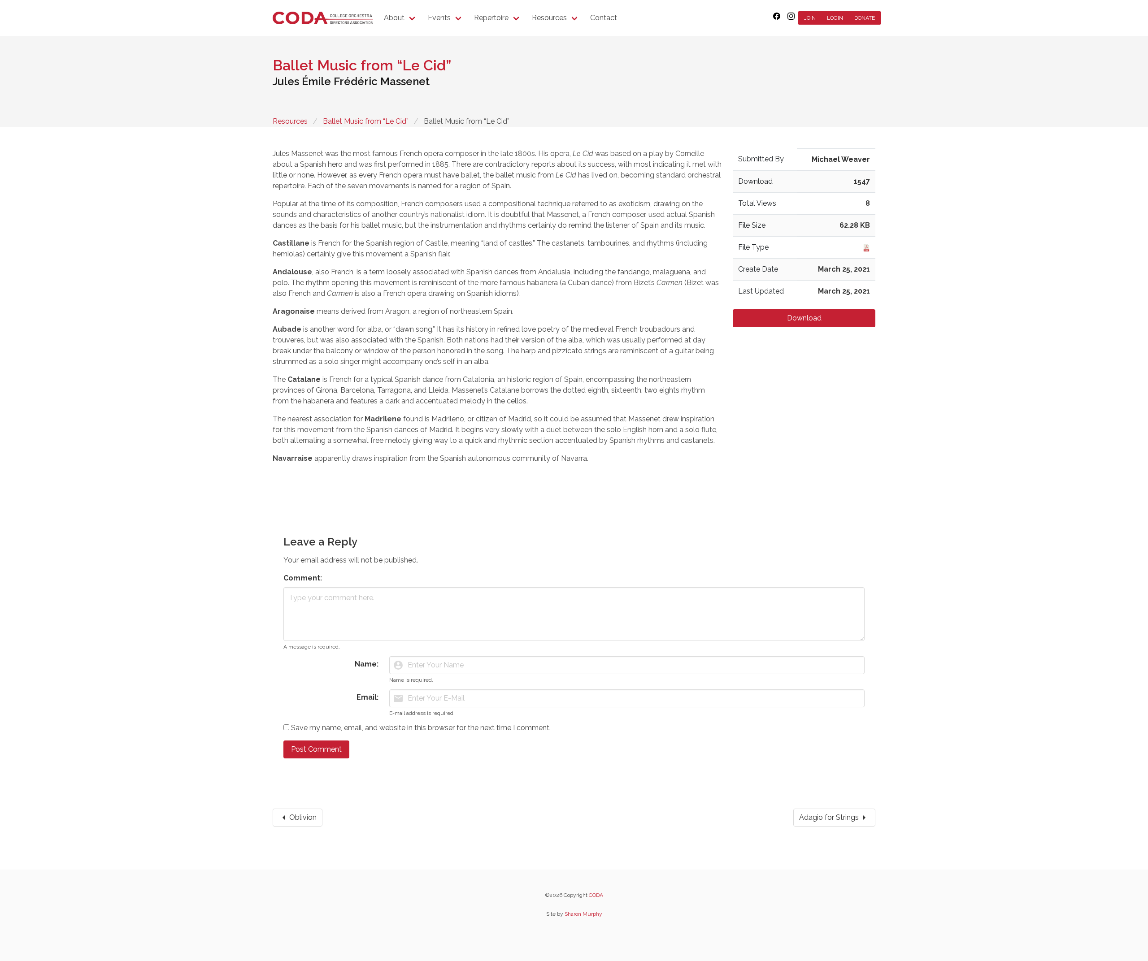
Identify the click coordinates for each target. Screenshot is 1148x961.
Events (439, 17)
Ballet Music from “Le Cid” (366, 121)
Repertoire (491, 17)
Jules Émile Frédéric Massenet (351, 81)
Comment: (302, 578)
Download (804, 318)
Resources (549, 17)
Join (810, 18)
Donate (864, 18)
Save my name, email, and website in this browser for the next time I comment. (421, 727)
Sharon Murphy (583, 914)
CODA (596, 895)
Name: (366, 664)
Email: (367, 697)
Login (835, 18)
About (394, 17)
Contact (603, 17)
